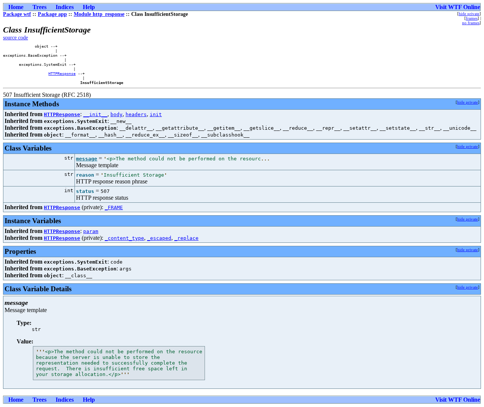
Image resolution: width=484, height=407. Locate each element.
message (86, 159)
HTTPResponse (62, 73)
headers (136, 114)
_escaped (159, 238)
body (116, 114)
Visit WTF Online (457, 7)
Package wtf (17, 14)
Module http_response (99, 14)
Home (15, 7)
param (90, 231)
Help (89, 7)
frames (472, 18)
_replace (186, 238)
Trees (40, 7)
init (156, 114)
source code (15, 37)
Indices (65, 7)
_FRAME (114, 207)
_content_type (124, 238)
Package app (52, 14)
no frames (470, 22)
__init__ (95, 114)
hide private (469, 13)
